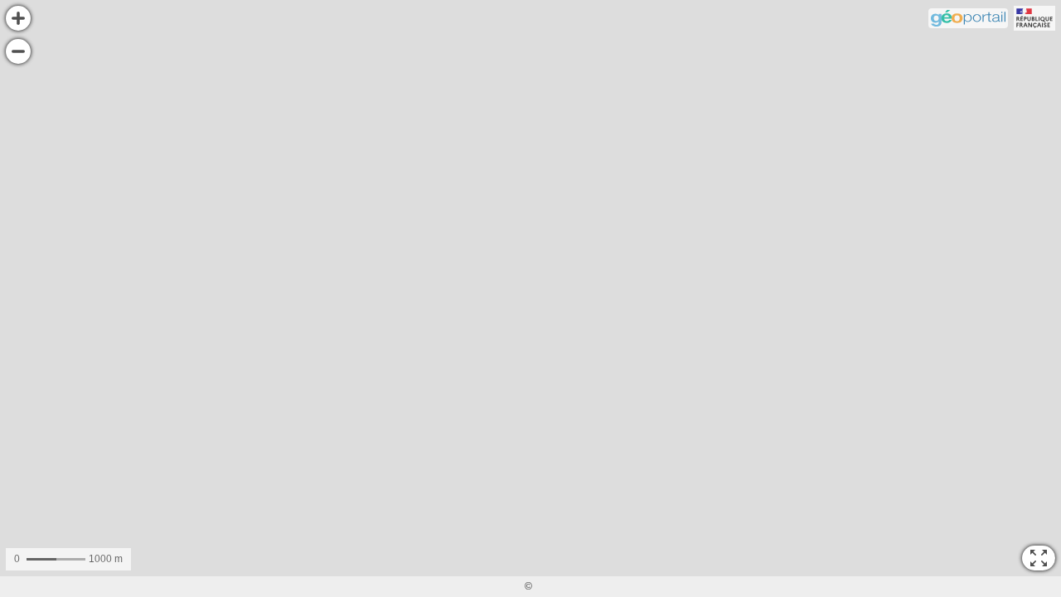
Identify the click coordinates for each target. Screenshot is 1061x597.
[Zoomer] (18, 18)
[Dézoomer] (18, 51)
